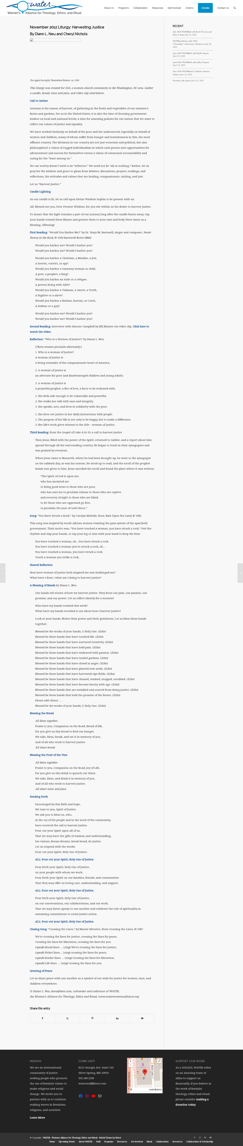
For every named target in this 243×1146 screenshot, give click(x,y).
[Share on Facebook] (42, 1018)
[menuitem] (109, 8)
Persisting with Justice (182, 80)
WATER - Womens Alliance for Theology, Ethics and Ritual (70, 1138)
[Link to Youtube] (210, 1137)
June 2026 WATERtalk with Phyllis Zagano (191, 53)
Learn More (37, 1117)
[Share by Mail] (142, 1018)
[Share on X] (67, 1018)
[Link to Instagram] (199, 1137)
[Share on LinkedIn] (117, 1018)
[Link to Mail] (205, 1137)
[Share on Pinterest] (92, 1018)
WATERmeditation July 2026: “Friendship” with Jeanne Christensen (188, 43)
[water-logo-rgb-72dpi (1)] (44, 8)
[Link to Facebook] (194, 1137)
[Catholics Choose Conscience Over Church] (3, 573)
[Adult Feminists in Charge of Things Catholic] (240, 573)
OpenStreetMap (141, 1089)
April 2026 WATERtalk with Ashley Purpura (191, 62)
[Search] (234, 8)
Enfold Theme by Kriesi (110, 1138)
